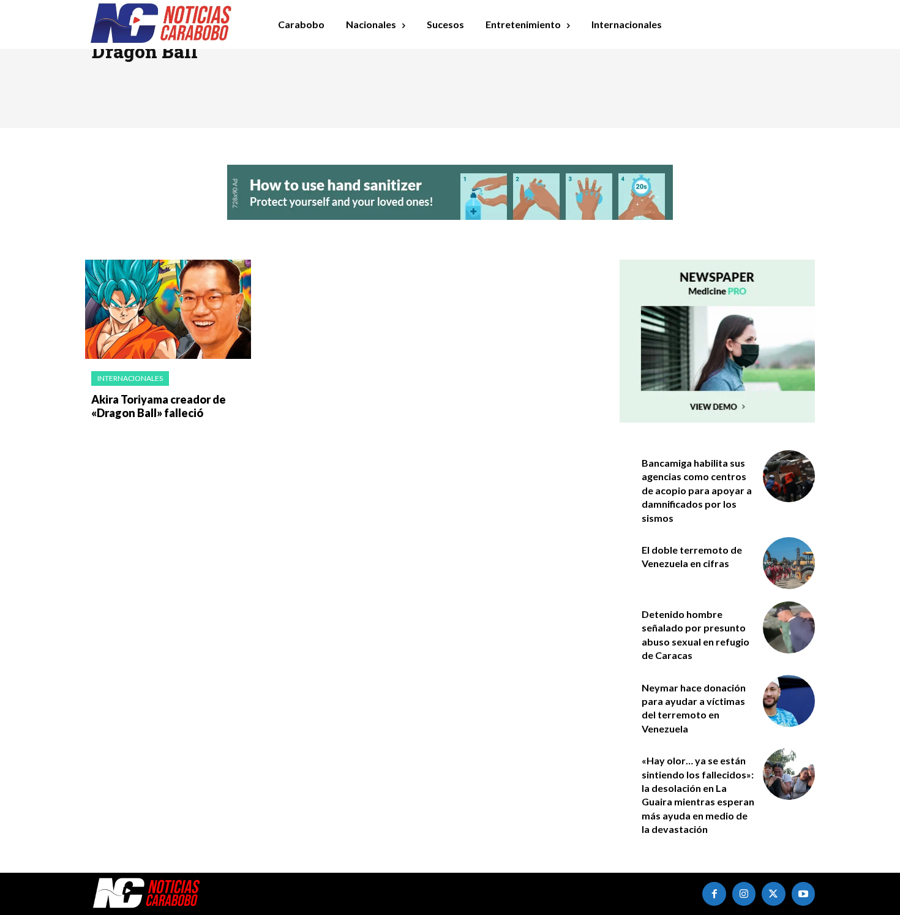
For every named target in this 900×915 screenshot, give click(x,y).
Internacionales (130, 378)
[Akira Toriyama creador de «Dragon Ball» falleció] (168, 310)
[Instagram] (744, 893)
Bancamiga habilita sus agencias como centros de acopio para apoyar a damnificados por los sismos (697, 490)
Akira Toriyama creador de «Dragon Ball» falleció (158, 406)
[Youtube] (803, 893)
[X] (773, 893)
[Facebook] (714, 893)
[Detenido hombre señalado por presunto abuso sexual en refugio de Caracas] (789, 627)
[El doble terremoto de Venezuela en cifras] (789, 563)
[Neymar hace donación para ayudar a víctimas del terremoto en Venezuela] (789, 701)
